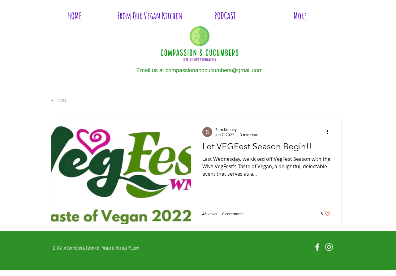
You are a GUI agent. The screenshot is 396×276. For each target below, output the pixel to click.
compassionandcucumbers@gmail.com (214, 70)
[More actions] (329, 132)
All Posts (59, 100)
